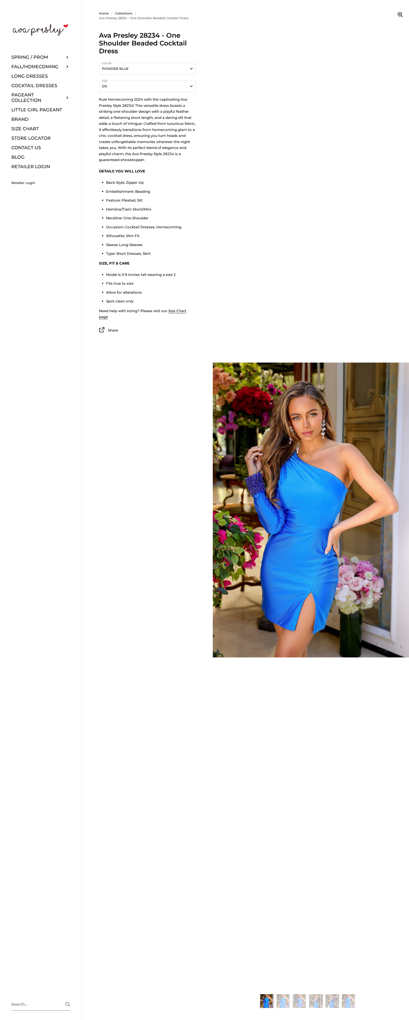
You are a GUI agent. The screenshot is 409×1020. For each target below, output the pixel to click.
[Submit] (67, 1004)
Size (104, 80)
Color (106, 63)
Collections (123, 13)
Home (104, 13)
